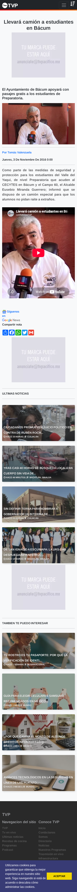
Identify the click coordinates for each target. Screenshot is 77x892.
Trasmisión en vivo (50, 854)
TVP (5, 828)
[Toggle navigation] (64, 5)
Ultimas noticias (12, 836)
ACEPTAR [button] (59, 876)
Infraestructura (48, 858)
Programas (9, 845)
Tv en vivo (9, 832)
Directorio (45, 841)
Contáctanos (46, 832)
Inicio (41, 828)
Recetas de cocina (14, 841)
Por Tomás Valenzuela (17, 152)
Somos (43, 836)
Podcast (7, 849)
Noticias (43, 845)
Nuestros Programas (52, 849)
